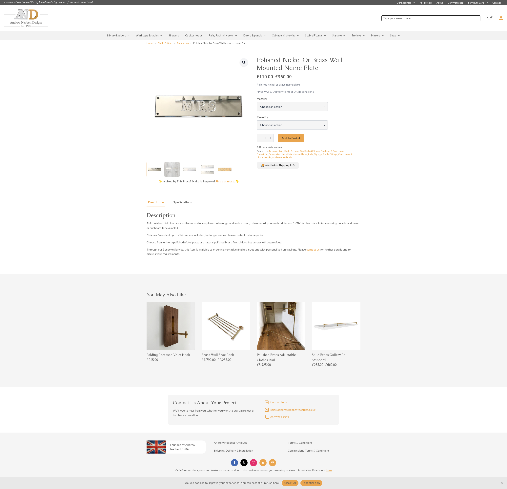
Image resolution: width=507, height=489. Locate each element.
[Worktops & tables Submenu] (162, 35)
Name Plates (300, 154)
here (329, 470)
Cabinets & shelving (283, 35)
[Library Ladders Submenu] (129, 35)
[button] (244, 62)
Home (150, 43)
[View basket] (489, 18)
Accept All (290, 482)
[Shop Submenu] (399, 35)
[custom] (263, 462)
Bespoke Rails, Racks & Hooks (284, 151)
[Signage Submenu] (345, 35)
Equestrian (183, 43)
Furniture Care (476, 3)
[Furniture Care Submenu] (487, 3)
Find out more (224, 181)
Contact (496, 3)
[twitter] (244, 462)
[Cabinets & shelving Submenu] (298, 35)
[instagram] (253, 462)
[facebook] (234, 462)
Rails (310, 154)
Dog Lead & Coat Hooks (332, 151)
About (439, 3)
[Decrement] (260, 138)
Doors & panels (252, 35)
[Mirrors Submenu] (383, 35)
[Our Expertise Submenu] (414, 3)
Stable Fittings (313, 35)
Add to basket (291, 138)
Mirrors (375, 35)
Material (262, 98)
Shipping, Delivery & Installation (233, 450)
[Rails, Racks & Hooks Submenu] (236, 35)
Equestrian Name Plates (281, 154)
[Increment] (270, 138)
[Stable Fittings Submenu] (325, 35)
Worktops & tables (147, 35)
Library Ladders (116, 35)
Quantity (262, 117)
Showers (174, 35)
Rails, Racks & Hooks (221, 35)
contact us (313, 249)
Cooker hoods (193, 35)
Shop (393, 35)
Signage (337, 35)
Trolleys (356, 35)
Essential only (311, 482)
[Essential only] (502, 483)
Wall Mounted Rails (282, 157)
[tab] (156, 202)
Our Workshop (455, 3)
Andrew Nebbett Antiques (230, 442)
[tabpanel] (253, 234)
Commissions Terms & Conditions (309, 450)
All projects (426, 3)
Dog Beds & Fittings (310, 151)
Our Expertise (403, 3)
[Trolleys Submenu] (364, 35)
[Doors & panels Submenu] (265, 35)
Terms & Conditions (300, 442)
